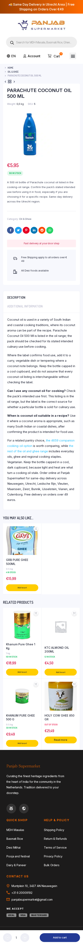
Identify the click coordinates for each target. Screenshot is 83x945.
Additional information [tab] (25, 306)
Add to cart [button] (22, 588)
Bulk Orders (51, 865)
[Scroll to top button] (77, 929)
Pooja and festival (18, 856)
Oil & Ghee (13, 71)
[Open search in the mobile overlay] (41, 42)
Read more (60, 739)
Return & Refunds (55, 838)
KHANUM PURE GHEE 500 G (20, 717)
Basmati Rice (14, 838)
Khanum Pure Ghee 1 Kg (20, 646)
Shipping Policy (54, 830)
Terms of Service (55, 847)
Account (34, 56)
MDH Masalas (15, 830)
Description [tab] (16, 297)
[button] (73, 56)
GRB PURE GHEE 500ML (17, 562)
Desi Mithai (13, 847)
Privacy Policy (53, 856)
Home (10, 67)
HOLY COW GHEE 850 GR (59, 717)
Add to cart (60, 937)
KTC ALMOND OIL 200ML (57, 649)
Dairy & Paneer (16, 865)
